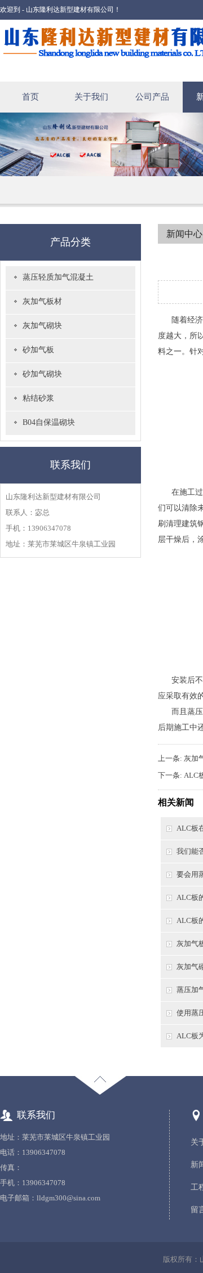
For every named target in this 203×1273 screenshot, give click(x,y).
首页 (30, 96)
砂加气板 (38, 350)
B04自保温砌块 (49, 422)
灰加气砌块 (42, 325)
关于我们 (91, 96)
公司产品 (152, 96)
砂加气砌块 (42, 374)
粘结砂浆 (38, 398)
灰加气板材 (42, 301)
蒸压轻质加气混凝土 (58, 277)
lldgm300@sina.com (68, 1198)
